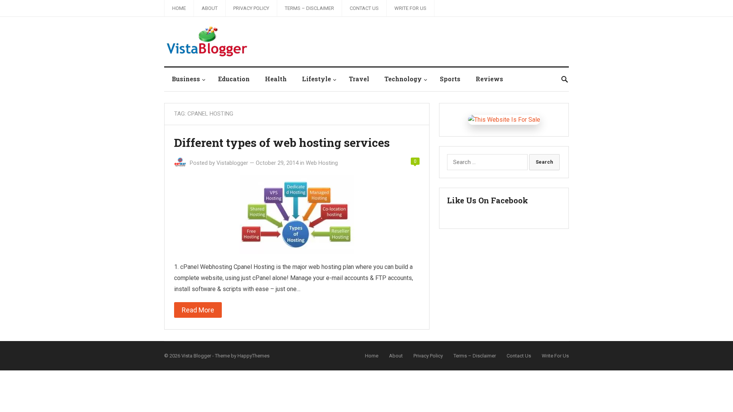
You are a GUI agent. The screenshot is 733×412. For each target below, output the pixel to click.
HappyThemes (253, 356)
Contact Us (364, 8)
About (210, 8)
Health (276, 79)
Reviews (489, 79)
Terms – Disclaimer (309, 8)
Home (179, 8)
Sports (450, 79)
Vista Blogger (196, 356)
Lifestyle (316, 79)
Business (186, 79)
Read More (198, 310)
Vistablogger (232, 162)
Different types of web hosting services (282, 142)
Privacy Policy (251, 8)
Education (234, 79)
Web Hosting (322, 162)
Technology (403, 79)
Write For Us (410, 8)
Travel (359, 79)
